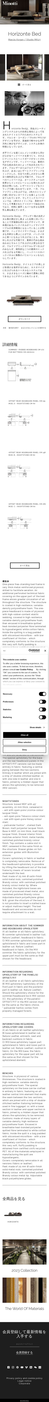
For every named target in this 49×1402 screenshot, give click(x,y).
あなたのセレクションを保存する (33, 328)
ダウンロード (24, 319)
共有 (4, 328)
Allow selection (24, 742)
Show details (35, 727)
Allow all (24, 735)
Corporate (24, 1383)
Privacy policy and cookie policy (24, 1378)
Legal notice (24, 1381)
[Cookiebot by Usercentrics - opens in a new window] (30, 650)
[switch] (42, 702)
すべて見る (26, 85)
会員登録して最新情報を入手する (25, 1334)
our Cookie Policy (24, 669)
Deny (24, 749)
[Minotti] (10, 3)
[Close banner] (45, 651)
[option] (24, 12)
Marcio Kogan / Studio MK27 (24, 39)
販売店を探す (14, 328)
